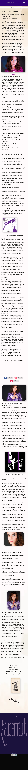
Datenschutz (14, 755)
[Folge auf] (15, 378)
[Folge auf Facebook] (5, 378)
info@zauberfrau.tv (15, 671)
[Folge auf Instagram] (11, 381)
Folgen (10, 377)
